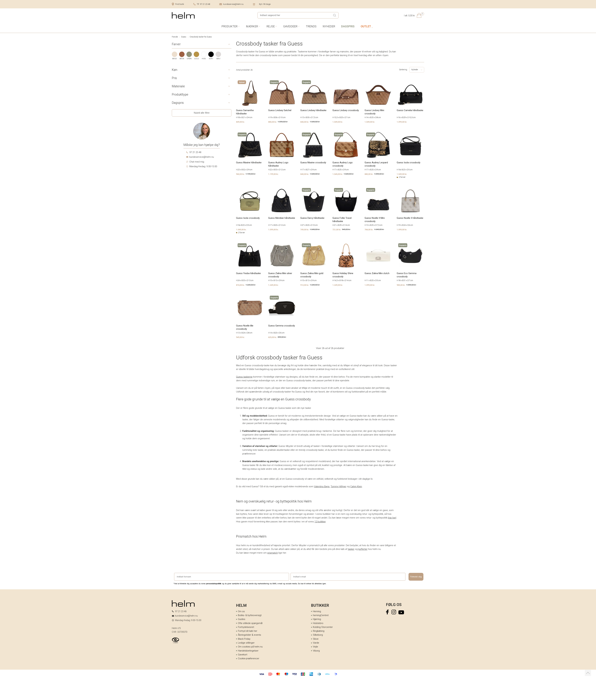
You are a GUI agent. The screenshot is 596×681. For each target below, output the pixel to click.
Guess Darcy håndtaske (312, 218)
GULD (196, 59)
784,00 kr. (369, 229)
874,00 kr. (240, 285)
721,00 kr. (336, 229)
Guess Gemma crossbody (281, 325)
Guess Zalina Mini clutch (377, 273)
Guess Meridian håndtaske (281, 218)
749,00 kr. (304, 229)
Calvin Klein (356, 486)
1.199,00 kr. (273, 174)
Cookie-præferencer (248, 658)
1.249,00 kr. (273, 285)
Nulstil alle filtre (202, 112)
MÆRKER (252, 26)
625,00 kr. (272, 337)
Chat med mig (196, 161)
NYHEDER (329, 26)
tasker (351, 549)
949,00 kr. (240, 337)
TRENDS (311, 26)
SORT (211, 59)
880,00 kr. (272, 121)
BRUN (182, 59)
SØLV (218, 59)
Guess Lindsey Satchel (279, 110)
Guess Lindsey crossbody (345, 110)
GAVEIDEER (290, 26)
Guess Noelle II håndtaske (410, 218)
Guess (183, 37)
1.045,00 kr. (337, 174)
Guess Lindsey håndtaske (313, 110)
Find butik (179, 4)
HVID (204, 59)
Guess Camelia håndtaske (410, 110)
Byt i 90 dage (265, 4)
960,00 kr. (240, 174)
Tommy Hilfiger (338, 486)
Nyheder (414, 70)
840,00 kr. (304, 121)
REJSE (270, 26)
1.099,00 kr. (402, 121)
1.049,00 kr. (337, 121)
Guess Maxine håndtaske (249, 162)
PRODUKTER (229, 26)
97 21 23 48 (195, 152)
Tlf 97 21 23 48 (203, 4)
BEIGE (174, 59)
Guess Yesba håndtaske (248, 273)
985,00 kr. (401, 285)
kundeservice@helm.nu (233, 4)
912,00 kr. (304, 285)
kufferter (362, 549)
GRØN (189, 59)
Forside (175, 37)
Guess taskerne (244, 376)
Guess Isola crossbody (408, 162)
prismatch (272, 552)
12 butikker (320, 521)
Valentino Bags (322, 486)
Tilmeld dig (416, 576)
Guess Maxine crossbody (313, 162)
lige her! (392, 517)
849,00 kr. (240, 121)
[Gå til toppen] (588, 673)
